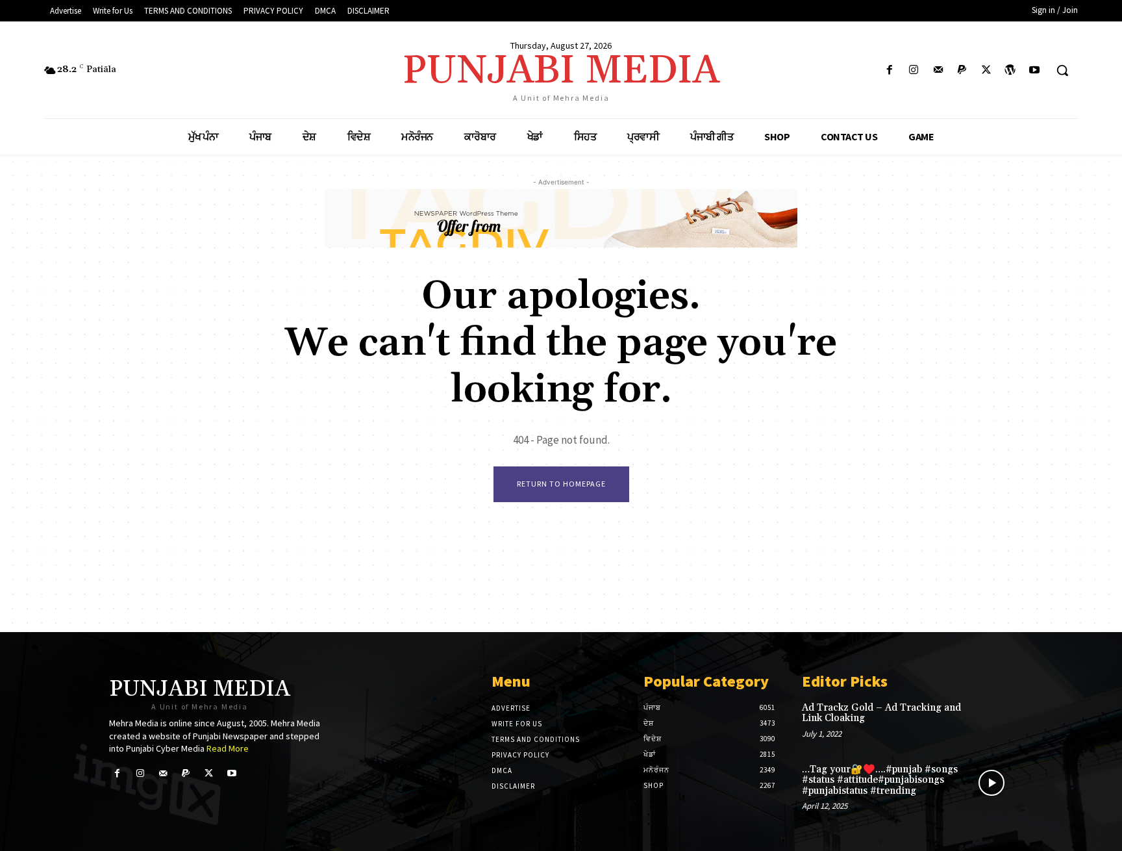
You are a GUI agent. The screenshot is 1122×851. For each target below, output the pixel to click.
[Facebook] (890, 70)
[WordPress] (1010, 70)
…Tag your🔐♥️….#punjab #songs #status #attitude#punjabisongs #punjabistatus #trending (880, 780)
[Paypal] (962, 70)
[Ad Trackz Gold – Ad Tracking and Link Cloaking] (992, 721)
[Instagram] (914, 70)
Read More (227, 748)
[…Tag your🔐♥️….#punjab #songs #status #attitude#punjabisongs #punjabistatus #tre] (992, 783)
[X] (986, 70)
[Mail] (938, 70)
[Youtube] (1034, 70)
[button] (1062, 70)
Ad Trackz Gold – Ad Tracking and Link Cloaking (881, 713)
